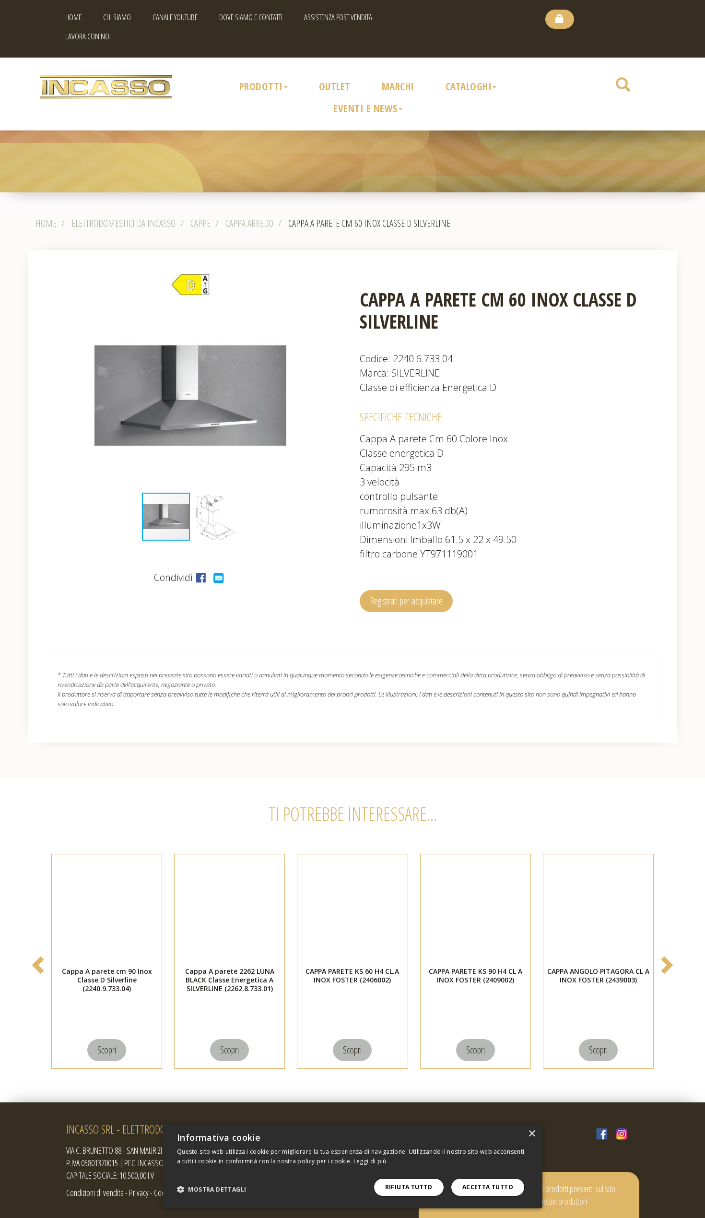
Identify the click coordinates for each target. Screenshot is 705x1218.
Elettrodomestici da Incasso (123, 223)
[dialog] (352, 1165)
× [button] (531, 1133)
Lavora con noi (88, 36)
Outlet (335, 86)
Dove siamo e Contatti (250, 17)
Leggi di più (370, 1161)
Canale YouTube (175, 17)
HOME (46, 223)
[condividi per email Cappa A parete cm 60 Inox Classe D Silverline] (219, 577)
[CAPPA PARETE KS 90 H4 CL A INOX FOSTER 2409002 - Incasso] (475, 910)
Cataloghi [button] (469, 86)
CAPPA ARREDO (249, 223)
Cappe (200, 223)
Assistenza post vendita (338, 17)
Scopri (106, 1049)
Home (73, 17)
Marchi (398, 86)
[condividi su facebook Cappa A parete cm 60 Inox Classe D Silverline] (202, 577)
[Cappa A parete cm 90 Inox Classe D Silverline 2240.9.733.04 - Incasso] (107, 910)
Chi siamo (117, 17)
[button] (344, 395)
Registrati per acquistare (406, 600)
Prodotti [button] (261, 86)
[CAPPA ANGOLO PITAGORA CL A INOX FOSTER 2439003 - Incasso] (598, 910)
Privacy (139, 1192)
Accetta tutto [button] (487, 1187)
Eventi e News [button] (365, 108)
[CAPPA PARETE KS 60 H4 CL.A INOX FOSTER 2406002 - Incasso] (352, 910)
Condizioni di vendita (95, 1192)
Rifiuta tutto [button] (409, 1187)
